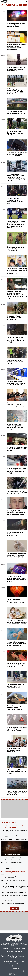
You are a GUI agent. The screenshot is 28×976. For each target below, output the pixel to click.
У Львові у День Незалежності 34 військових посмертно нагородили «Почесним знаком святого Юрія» (16, 882)
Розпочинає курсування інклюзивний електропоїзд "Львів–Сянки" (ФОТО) (16, 383)
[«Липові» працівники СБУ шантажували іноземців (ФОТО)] (17, 352)
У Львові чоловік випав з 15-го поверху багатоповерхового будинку (13, 863)
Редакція (10, 961)
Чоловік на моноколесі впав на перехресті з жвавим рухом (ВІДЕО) (16, 69)
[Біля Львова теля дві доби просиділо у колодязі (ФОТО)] (17, 483)
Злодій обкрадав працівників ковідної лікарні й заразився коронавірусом (17, 792)
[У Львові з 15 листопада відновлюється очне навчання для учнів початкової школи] (17, 613)
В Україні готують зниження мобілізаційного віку (15, 892)
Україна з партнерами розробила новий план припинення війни (15, 872)
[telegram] (18, 969)
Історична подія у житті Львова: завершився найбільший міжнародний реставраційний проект (15, 426)
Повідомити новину (22, 1)
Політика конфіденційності (12, 966)
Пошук (24, 1)
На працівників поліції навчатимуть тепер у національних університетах (16, 404)
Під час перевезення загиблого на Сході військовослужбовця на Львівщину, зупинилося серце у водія (17, 295)
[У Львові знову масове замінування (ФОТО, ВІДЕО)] (17, 104)
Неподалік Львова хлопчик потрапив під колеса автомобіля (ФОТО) (16, 25)
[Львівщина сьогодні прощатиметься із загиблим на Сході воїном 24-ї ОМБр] (17, 591)
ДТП (12, 951)
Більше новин (15, 908)
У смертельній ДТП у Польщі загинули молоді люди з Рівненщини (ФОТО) (17, 154)
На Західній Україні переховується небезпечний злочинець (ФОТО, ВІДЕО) (16, 512)
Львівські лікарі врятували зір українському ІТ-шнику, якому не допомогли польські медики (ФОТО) (17, 271)
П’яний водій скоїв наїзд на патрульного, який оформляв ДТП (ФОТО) (17, 665)
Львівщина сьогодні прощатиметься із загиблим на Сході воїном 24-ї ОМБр (16, 601)
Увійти (20, 1)
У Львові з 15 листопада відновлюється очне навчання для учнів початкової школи (17, 622)
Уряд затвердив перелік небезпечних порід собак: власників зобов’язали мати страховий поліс (16, 248)
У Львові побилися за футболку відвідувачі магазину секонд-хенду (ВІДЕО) (15, 201)
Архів (22, 966)
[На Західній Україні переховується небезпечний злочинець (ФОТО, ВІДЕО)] (17, 503)
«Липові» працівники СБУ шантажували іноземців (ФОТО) (15, 361)
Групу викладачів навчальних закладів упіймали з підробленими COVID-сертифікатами (17, 47)
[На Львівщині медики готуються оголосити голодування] (17, 741)
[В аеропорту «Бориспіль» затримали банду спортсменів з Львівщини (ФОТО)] (17, 329)
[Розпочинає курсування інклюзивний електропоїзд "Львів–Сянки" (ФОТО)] (17, 373)
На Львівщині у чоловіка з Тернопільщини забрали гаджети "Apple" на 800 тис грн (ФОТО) (16, 91)
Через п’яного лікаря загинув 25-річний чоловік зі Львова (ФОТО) (17, 448)
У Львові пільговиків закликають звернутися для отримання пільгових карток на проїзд (16, 579)
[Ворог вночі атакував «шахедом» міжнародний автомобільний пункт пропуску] (14, 848)
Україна (15, 948)
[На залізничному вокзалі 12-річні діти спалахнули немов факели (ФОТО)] (17, 524)
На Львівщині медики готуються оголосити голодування (14, 750)
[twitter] (12, 969)
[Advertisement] (14, 809)
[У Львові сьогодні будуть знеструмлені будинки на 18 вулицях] (17, 762)
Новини (5, 948)
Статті (8, 951)
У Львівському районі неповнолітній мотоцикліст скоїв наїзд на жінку (16, 831)
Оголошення (18, 951)
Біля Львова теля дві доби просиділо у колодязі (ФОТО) (17, 492)
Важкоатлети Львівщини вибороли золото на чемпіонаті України (15, 686)
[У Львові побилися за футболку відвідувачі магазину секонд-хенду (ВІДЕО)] (17, 190)
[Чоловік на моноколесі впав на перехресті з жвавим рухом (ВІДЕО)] (17, 59)
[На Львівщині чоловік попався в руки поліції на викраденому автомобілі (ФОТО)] (17, 460)
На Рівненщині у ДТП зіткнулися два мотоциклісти (16, 895)
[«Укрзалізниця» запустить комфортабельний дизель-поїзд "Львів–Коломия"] (17, 698)
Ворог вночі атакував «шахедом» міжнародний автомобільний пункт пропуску (16, 853)
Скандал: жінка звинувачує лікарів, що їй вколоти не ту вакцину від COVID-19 (16, 643)
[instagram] (14, 969)
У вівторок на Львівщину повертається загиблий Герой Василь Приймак (16, 876)
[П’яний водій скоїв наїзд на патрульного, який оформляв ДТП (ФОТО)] (17, 655)
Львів (10, 948)
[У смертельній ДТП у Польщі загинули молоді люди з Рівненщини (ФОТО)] (17, 145)
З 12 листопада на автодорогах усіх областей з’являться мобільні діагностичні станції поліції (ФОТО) (16, 177)
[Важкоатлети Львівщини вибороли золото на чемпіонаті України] (17, 677)
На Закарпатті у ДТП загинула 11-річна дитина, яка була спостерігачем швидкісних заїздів (16, 858)
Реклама (22, 961)
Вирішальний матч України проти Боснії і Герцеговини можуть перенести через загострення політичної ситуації (16, 224)
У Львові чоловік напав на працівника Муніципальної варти (13, 867)
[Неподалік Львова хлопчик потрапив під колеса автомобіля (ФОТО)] (17, 15)
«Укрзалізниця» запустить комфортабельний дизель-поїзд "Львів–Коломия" (16, 707)
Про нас (5, 961)
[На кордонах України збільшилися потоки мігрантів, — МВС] (17, 308)
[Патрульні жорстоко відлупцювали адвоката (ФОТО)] (17, 123)
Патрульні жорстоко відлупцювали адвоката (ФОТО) (15, 133)
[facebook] (9, 969)
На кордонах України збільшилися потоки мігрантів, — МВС (14, 317)
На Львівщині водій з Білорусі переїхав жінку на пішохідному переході (17, 729)
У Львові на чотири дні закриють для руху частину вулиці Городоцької (16, 899)
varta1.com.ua (22, 955)
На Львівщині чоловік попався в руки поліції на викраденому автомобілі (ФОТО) (17, 471)
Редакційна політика (14, 963)
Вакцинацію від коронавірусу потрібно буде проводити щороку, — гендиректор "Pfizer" (17, 556)
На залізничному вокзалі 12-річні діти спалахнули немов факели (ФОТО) (16, 534)
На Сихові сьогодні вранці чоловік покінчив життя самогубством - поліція (16, 826)
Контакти (16, 961)
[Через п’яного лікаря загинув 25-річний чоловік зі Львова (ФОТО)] (17, 439)
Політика (22, 948)
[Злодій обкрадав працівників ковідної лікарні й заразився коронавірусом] (17, 783)
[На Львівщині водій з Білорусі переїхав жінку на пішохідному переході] (17, 719)
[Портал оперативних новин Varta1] (5, 1)
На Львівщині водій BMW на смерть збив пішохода (16, 839)
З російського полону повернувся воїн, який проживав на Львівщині (14, 904)
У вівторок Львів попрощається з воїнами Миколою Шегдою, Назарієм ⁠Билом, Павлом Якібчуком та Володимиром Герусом (16, 888)
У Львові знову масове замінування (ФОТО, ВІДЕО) (16, 112)
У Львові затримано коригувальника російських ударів (15, 835)
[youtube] (16, 969)
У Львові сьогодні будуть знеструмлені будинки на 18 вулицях (16, 771)
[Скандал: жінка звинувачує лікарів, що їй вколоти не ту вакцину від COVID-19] (17, 634)
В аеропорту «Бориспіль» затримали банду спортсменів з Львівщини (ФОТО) (15, 340)
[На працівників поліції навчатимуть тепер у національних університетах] (17, 395)
